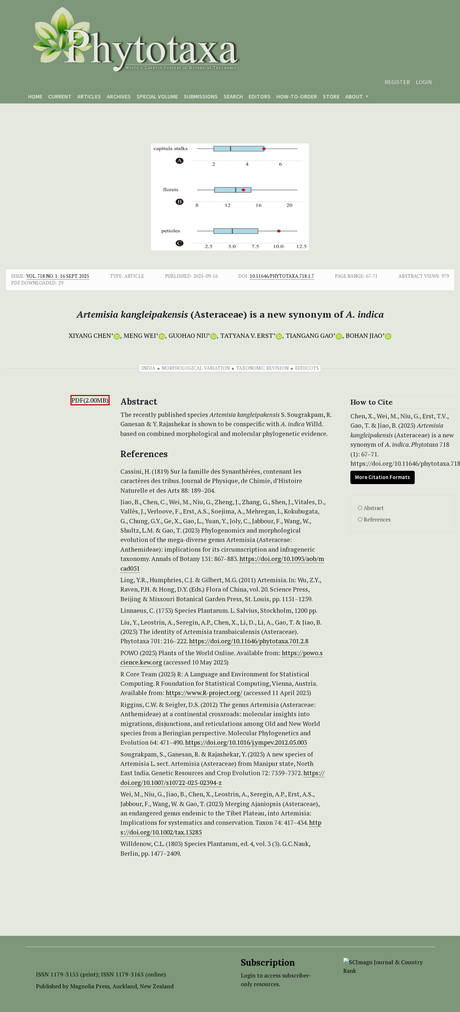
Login (424, 82)
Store (331, 96)
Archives (119, 96)
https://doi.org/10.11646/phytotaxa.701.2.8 (248, 641)
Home (35, 96)
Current (60, 96)
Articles (89, 96)
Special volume (157, 96)
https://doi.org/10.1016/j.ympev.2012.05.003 (246, 742)
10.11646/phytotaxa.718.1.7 (282, 276)
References (377, 519)
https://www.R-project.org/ (204, 693)
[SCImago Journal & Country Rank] (383, 966)
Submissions (201, 96)
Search (233, 96)
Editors (260, 96)
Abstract (374, 508)
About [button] (354, 96)
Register (397, 82)
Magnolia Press (90, 986)
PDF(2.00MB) (90, 400)
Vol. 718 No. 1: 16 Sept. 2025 (57, 276)
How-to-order (296, 96)
